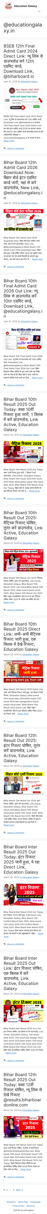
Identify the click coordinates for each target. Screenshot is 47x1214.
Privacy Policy (18, 1206)
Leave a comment (15, 148)
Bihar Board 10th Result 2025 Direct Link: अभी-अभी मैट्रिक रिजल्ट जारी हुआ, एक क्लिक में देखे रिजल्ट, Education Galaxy (22, 636)
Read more (9, 141)
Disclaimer (11, 1202)
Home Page (23, 1202)
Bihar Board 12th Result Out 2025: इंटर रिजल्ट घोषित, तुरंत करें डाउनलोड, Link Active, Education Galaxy (22, 748)
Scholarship (35, 1202)
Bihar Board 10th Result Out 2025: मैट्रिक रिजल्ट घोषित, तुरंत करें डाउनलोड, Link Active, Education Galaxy (23, 525)
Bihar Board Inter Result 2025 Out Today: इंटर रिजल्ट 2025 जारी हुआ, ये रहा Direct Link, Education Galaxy (22, 859)
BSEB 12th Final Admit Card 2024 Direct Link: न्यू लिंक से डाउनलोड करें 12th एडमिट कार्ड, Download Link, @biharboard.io (23, 61)
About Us (31, 1206)
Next (19, 1190)
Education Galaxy (25, 6)
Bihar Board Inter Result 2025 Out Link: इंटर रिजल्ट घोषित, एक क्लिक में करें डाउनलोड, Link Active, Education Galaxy (23, 973)
